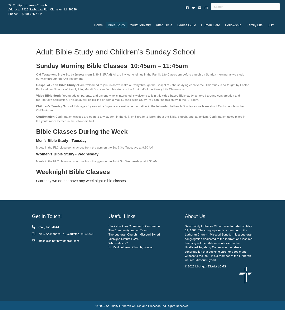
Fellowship (233, 25)
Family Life (254, 25)
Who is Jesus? (118, 243)
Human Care (210, 25)
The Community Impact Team (128, 230)
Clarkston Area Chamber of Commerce (134, 226)
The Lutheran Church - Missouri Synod (134, 234)
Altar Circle (164, 25)
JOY (271, 25)
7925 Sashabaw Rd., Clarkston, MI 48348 (49, 9)
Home (98, 25)
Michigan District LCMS (123, 239)
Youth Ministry (140, 25)
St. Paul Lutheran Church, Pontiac (130, 247)
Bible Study (116, 25)
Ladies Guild (186, 25)
